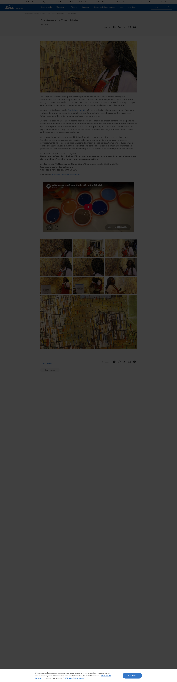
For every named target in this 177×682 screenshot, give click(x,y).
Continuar (132, 675)
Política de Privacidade (73, 678)
